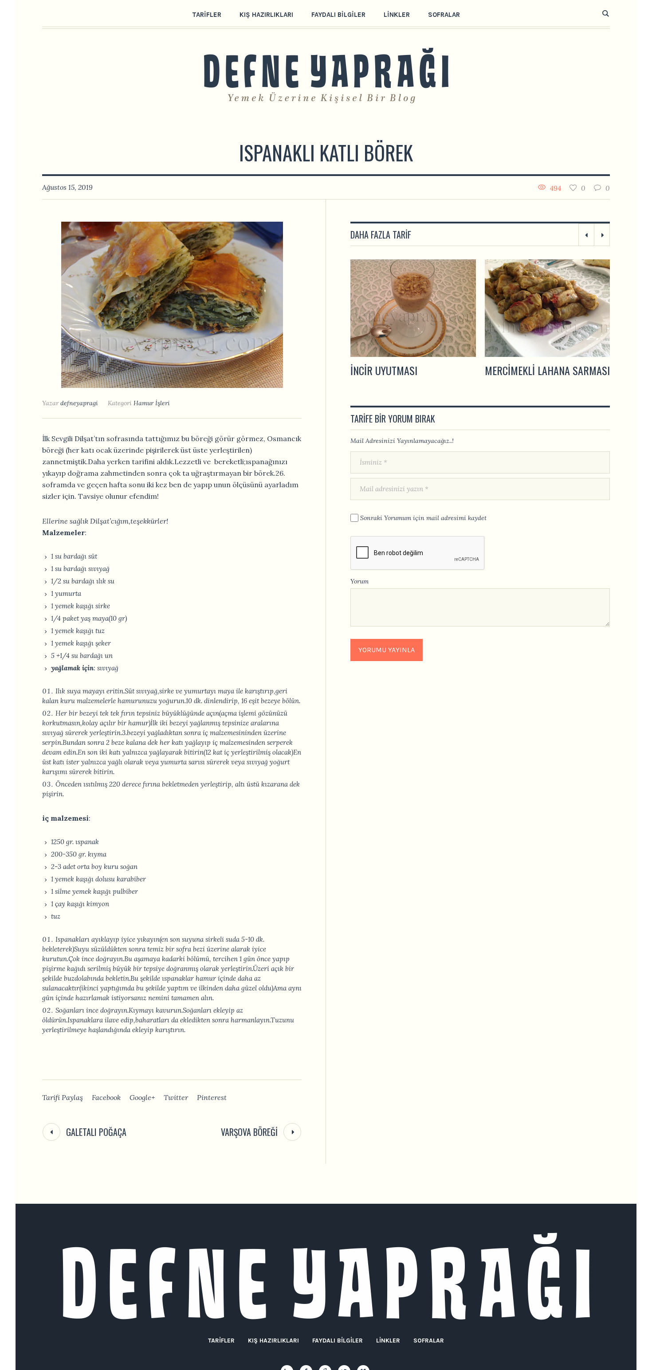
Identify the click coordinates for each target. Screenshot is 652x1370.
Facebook (106, 1097)
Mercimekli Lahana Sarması (412, 370)
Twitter (176, 1097)
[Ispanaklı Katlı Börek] (172, 304)
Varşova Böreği (249, 1132)
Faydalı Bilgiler (337, 1340)
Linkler (388, 1340)
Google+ (142, 1097)
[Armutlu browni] (547, 308)
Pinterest (212, 1097)
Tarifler (221, 1340)
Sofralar (428, 1340)
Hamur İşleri (152, 403)
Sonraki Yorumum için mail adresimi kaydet (423, 518)
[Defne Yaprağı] (326, 1276)
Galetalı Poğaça (96, 1132)
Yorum (359, 581)
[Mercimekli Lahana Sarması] (413, 308)
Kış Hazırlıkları (273, 1340)
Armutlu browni (523, 370)
